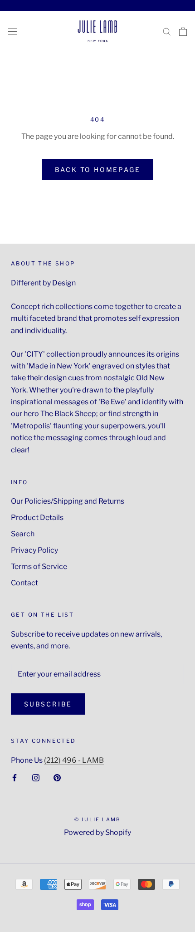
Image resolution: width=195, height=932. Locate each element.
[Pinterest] (57, 777)
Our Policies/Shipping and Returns (67, 501)
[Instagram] (35, 777)
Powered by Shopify (97, 832)
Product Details (37, 517)
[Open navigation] (12, 30)
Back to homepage (98, 169)
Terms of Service (39, 566)
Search (22, 534)
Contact (24, 583)
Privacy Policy (34, 550)
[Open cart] (183, 31)
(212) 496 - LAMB (74, 760)
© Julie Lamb (97, 819)
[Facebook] (14, 777)
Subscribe (48, 704)
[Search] (167, 31)
